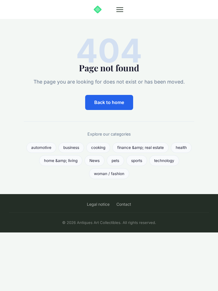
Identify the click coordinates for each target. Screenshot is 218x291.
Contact (123, 204)
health (181, 147)
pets (115, 160)
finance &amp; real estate (140, 147)
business (71, 147)
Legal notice (98, 204)
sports (136, 160)
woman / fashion (109, 173)
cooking (98, 147)
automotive (41, 147)
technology (164, 160)
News (94, 160)
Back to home (109, 102)
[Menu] (119, 9)
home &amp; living (60, 160)
